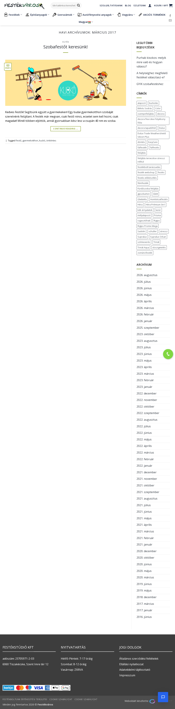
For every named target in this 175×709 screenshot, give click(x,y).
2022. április (144, 446)
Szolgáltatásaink (111, 5)
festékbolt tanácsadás (149, 167)
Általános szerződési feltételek (138, 658)
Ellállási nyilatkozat (131, 664)
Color (158, 108)
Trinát (156, 242)
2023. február (145, 380)
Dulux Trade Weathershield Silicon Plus (152, 135)
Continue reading (65, 128)
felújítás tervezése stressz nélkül (151, 160)
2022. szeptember (148, 413)
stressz (164, 231)
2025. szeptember (148, 328)
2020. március (145, 577)
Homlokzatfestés (159, 199)
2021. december (147, 472)
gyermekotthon (30, 140)
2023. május (144, 360)
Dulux (162, 127)
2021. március (145, 531)
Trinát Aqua (143, 247)
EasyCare (153, 142)
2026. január (144, 321)
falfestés (154, 147)
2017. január (144, 610)
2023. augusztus (147, 341)
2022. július (144, 426)
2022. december (147, 393)
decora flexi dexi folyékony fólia (151, 121)
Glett (155, 193)
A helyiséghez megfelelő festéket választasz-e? (152, 75)
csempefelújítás (146, 113)
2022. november (147, 400)
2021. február (145, 538)
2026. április (144, 301)
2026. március (145, 308)
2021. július (144, 505)
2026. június (144, 288)
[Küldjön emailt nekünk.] (170, 20)
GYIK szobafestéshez (150, 84)
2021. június (144, 511)
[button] (150, 5)
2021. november (147, 479)
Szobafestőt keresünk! (65, 47)
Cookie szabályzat (60, 699)
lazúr (158, 210)
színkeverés (144, 242)
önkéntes (51, 140)
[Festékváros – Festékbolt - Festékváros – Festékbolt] (24, 5)
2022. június (144, 433)
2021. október (145, 485)
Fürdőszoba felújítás (148, 188)
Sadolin (141, 231)
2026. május (144, 295)
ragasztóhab (144, 220)
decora (160, 113)
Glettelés (142, 199)
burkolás (153, 103)
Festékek (14, 14)
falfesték (142, 147)
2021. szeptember (148, 492)
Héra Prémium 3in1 (155, 204)
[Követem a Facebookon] (170, 15)
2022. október (145, 406)
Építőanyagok (38, 14)
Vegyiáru (127, 14)
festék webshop (146, 172)
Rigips (157, 220)
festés (161, 172)
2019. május (144, 590)
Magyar (83, 22)
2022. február (145, 459)
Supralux (142, 236)
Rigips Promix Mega (148, 226)
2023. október (145, 334)
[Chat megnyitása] (163, 697)
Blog (128, 5)
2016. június (144, 617)
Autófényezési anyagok (97, 14)
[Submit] (78, 5)
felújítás (142, 152)
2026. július (144, 282)
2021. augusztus (147, 498)
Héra (140, 204)
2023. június (144, 354)
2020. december (147, 551)
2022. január (144, 466)
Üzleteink (139, 5)
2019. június (144, 584)
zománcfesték (145, 252)
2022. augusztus (147, 420)
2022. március (145, 452)
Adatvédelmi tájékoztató (134, 670)
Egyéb (65, 42)
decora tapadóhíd (147, 127)
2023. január (144, 387)
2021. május (144, 518)
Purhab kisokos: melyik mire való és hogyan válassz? (151, 62)
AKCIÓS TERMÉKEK (154, 14)
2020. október (145, 557)
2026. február (145, 314)
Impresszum (127, 675)
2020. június (144, 564)
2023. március (145, 374)
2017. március (145, 604)
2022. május (144, 439)
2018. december (147, 597)
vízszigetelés (159, 247)
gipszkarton (144, 193)
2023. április (144, 367)
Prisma (157, 215)
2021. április (144, 525)
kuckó (42, 140)
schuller (153, 231)
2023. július (144, 347)
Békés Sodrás (145, 108)
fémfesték (143, 183)
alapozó (142, 103)
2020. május (144, 571)
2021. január (144, 544)
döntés (141, 142)
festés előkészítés (147, 177)
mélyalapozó (144, 215)
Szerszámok (64, 14)
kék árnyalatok (145, 210)
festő (18, 140)
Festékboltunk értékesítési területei (25, 699)
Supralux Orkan (158, 236)
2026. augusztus (147, 275)
